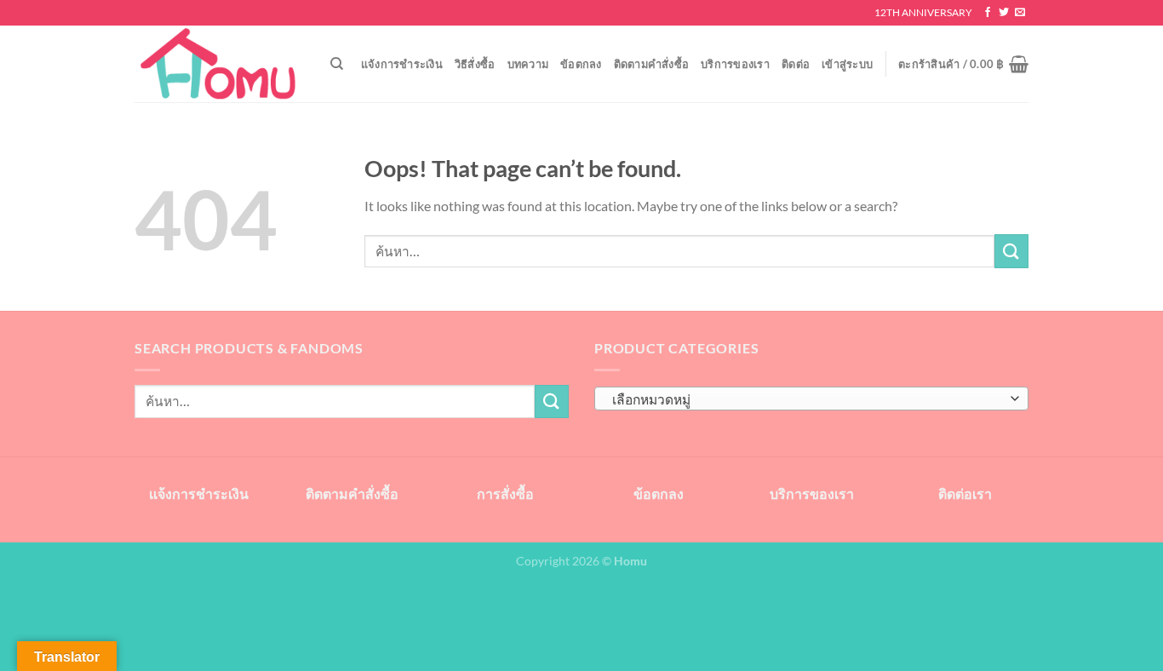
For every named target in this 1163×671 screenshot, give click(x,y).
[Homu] (220, 64)
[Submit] (1011, 250)
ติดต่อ (796, 64)
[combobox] (811, 398)
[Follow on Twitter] (1004, 13)
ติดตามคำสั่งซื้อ (652, 64)
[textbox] (807, 399)
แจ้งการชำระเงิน (402, 64)
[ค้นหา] (336, 64)
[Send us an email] (1020, 13)
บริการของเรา (735, 64)
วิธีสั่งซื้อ (475, 64)
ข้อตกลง (581, 64)
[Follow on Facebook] (988, 13)
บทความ (528, 64)
